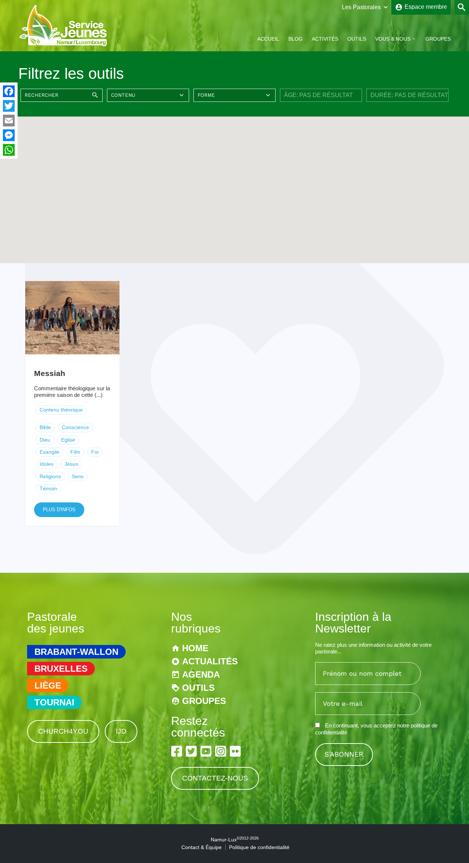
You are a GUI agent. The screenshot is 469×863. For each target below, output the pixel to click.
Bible (45, 427)
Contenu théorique (61, 410)
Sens (78, 476)
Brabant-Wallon (76, 652)
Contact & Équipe (201, 847)
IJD (121, 731)
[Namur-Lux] (63, 45)
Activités (325, 39)
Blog (295, 39)
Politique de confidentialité (259, 847)
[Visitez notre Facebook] (176, 751)
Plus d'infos (59, 509)
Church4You (63, 731)
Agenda (201, 674)
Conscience (75, 427)
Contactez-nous (215, 778)
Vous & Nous (392, 39)
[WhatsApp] (8, 150)
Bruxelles (61, 669)
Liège (47, 685)
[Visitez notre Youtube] (205, 751)
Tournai (54, 702)
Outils (356, 39)
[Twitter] (8, 106)
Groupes (438, 39)
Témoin (48, 488)
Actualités (210, 661)
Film (75, 452)
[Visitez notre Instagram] (220, 751)
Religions (50, 476)
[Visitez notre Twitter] (191, 751)
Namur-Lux (235, 839)
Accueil (268, 39)
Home (195, 648)
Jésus (71, 464)
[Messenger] (8, 135)
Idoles (46, 464)
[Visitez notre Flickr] (235, 751)
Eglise (68, 440)
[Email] (8, 120)
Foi (95, 452)
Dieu (45, 440)
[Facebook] (8, 91)
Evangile (49, 452)
